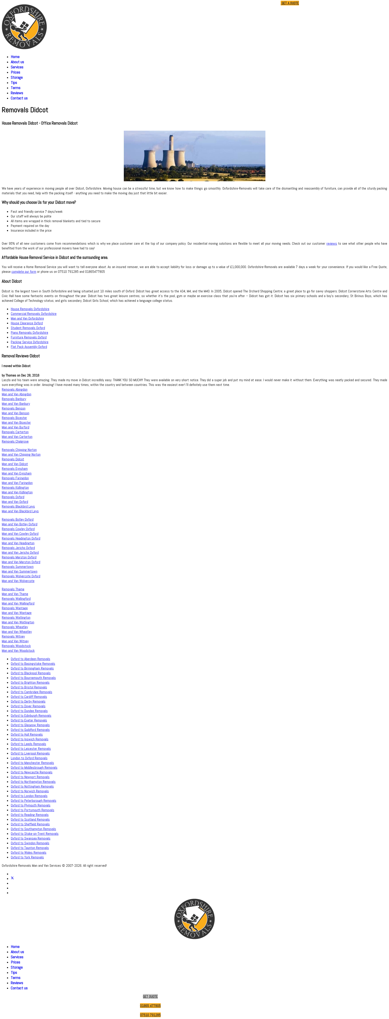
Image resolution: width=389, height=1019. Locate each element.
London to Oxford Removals (29, 758)
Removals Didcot (13, 459)
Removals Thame (13, 589)
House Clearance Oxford (27, 323)
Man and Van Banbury (16, 403)
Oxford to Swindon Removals (30, 843)
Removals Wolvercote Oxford (21, 576)
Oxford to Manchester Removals (32, 762)
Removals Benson (13, 408)
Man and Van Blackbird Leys (20, 511)
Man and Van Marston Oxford (21, 562)
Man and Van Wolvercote (18, 580)
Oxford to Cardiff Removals (29, 696)
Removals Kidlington (15, 487)
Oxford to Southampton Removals (33, 828)
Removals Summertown (18, 566)
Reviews (17, 92)
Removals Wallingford (16, 598)
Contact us (19, 98)
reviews (331, 243)
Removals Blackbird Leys (18, 506)
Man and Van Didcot (15, 463)
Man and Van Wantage (17, 612)
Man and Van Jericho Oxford (20, 552)
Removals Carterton (15, 432)
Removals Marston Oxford (19, 557)
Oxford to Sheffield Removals (30, 824)
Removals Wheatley (15, 627)
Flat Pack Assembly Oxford (29, 346)
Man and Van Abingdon (16, 394)
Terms (15, 87)
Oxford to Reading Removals (30, 814)
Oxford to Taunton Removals (30, 847)
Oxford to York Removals (27, 857)
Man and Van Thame (15, 593)
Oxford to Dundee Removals (29, 710)
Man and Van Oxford (15, 501)
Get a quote (290, 3)
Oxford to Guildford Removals (30, 729)
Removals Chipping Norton (19, 449)
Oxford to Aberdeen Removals (30, 658)
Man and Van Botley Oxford (19, 524)
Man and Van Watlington (18, 622)
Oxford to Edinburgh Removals (31, 715)
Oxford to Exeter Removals (29, 720)
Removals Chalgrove (15, 441)
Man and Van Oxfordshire (27, 318)
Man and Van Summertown (19, 571)
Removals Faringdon (15, 478)
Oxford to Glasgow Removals (30, 725)
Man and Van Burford (15, 427)
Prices (15, 72)
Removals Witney (13, 636)
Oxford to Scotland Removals (30, 819)
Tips (14, 82)
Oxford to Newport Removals (30, 777)
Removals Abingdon (14, 389)
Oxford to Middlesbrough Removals (34, 767)
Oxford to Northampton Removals (33, 781)
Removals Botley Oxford (18, 519)
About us (17, 61)
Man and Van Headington (18, 543)
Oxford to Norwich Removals (30, 791)
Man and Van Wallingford (18, 603)
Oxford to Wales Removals (28, 852)
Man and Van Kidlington (17, 492)
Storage (17, 77)
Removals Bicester (14, 417)
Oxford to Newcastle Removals (31, 772)
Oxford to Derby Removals (28, 701)
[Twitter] (12, 878)
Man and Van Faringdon (17, 482)
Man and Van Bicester (16, 422)
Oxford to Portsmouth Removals (32, 810)
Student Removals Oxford (28, 327)
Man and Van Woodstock (18, 650)
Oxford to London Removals (29, 795)
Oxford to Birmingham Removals (32, 668)
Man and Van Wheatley (17, 631)
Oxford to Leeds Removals (28, 743)
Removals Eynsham (15, 468)
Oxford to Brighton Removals (30, 682)
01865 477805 (244, 3)
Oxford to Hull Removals (27, 734)
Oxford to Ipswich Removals (29, 739)
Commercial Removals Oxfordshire (34, 313)
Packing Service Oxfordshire (29, 342)
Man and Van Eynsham (17, 473)
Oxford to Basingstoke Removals (33, 663)
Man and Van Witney (15, 641)
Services (17, 66)
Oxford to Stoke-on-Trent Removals (35, 833)
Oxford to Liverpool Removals (30, 753)
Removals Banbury (14, 398)
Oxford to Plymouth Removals (30, 805)
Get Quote (150, 996)
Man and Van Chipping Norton (21, 454)
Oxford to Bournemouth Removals (33, 677)
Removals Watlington (16, 617)
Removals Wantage (15, 608)
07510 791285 (267, 3)
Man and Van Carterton (17, 436)
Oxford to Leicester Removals (31, 748)
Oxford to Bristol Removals (29, 687)
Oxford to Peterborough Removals (33, 800)
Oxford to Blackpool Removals (31, 673)
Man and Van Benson (15, 413)
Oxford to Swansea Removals (30, 838)
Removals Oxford (13, 497)
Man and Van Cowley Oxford (20, 533)
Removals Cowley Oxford (18, 528)
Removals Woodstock (16, 645)
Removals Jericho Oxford (18, 547)
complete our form (23, 271)
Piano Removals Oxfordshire (29, 332)
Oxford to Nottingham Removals (32, 786)
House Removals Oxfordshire (30, 309)
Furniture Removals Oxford (29, 337)
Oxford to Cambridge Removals (31, 692)
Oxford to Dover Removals (28, 706)
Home (15, 56)
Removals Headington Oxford (21, 538)
